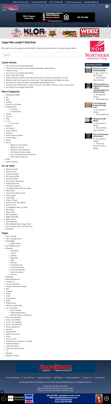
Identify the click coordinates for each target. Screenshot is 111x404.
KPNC (8, 301)
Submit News (11, 332)
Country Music (15, 112)
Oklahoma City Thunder (19, 145)
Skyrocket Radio (61, 386)
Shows (8, 140)
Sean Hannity (11, 195)
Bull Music (10, 229)
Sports (8, 142)
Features (9, 291)
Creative (13, 255)
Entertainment (11, 107)
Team (8, 336)
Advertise (9, 248)
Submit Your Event (13, 334)
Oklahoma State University (20, 150)
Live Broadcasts (16, 265)
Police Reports (11, 131)
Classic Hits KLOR (38, 2)
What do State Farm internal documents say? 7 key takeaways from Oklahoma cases (37, 80)
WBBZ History (15, 243)
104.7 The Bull (55, 2)
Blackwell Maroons (13, 279)
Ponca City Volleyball (13, 322)
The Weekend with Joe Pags (16, 207)
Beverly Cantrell (12, 169)
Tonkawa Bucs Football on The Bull (19, 341)
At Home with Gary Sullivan (16, 203)
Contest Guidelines (13, 284)
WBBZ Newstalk (12, 217)
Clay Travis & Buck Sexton (15, 193)
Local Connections (17, 267)
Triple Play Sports (72, 2)
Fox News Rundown (13, 186)
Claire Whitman (11, 222)
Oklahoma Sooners (17, 147)
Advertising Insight (13, 95)
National (9, 126)
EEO (7, 289)
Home (8, 294)
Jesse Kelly (10, 198)
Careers (9, 102)
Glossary (13, 263)
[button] (106, 6)
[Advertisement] (55, 17)
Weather (9, 353)
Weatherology (68, 390)
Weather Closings (12, 355)
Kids (7, 119)
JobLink (9, 116)
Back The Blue (15, 310)
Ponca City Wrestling (13, 325)
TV (7, 351)
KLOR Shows (11, 298)
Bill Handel (10, 210)
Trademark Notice (12, 344)
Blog (7, 100)
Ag (7, 97)
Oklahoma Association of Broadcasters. (59, 388)
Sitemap (9, 329)
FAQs (12, 260)
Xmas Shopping (12, 162)
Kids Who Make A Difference (21, 315)
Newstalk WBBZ (90, 2)
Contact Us (10, 282)
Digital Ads (14, 258)
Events (8, 114)
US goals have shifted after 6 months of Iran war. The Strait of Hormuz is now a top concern (40, 85)
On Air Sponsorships (17, 270)
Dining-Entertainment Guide (16, 286)
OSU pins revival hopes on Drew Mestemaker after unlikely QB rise (30, 68)
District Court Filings (13, 104)
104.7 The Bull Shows (14, 239)
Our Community (11, 308)
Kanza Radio (10, 212)
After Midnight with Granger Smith (18, 224)
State (8, 159)
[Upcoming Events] (88, 74)
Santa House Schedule (14, 135)
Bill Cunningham (12, 214)
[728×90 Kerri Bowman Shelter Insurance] (63, 399)
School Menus (11, 138)
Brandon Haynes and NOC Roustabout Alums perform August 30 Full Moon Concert (37, 78)
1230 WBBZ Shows (13, 246)
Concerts (13, 109)
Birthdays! (9, 277)
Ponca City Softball (13, 320)
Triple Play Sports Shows (15, 348)
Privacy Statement (13, 327)
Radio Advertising (16, 272)
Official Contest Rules (14, 305)
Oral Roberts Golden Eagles (20, 152)
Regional (9, 133)
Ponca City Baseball (13, 317)
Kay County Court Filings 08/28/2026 (19, 66)
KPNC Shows (11, 303)
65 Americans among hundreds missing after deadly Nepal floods (30, 82)
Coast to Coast (11, 200)
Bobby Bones (11, 219)
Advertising (14, 251)
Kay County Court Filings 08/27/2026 (19, 73)
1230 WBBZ (10, 241)
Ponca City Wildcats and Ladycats (23, 154)
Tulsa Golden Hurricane (19, 157)
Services (13, 274)
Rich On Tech (11, 205)
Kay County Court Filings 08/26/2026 (19, 87)
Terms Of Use (11, 339)
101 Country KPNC (12, 176)
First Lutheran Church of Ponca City (19, 226)
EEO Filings (58, 378)
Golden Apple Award (17, 313)
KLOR (8, 296)
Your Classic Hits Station (15, 181)
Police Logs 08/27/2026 (15, 75)
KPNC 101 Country (19, 2)
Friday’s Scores (11, 71)
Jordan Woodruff (12, 174)
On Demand (10, 128)
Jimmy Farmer (11, 172)
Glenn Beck (10, 191)
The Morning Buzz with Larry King (18, 188)
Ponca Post (14, 123)
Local (8, 121)
